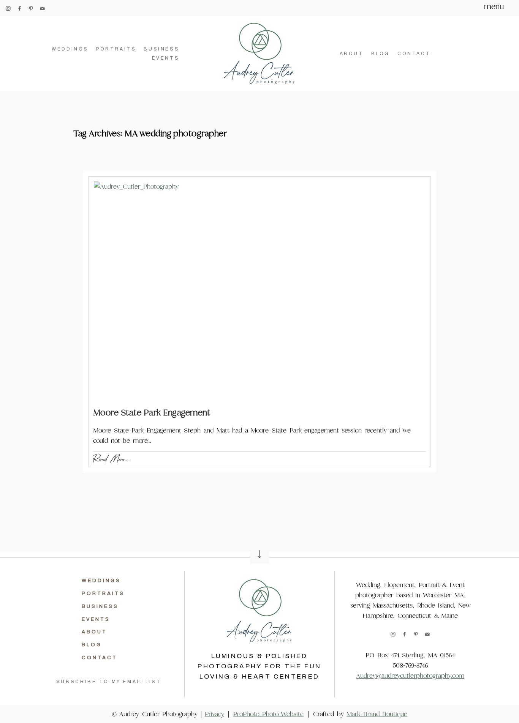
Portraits (116, 49)
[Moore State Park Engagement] (259, 292)
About (352, 53)
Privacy (214, 714)
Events (166, 58)
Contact (413, 53)
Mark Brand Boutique (377, 714)
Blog (380, 53)
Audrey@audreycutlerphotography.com (410, 676)
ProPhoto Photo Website (268, 714)
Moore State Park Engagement (151, 412)
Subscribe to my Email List (108, 681)
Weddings (70, 49)
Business (161, 49)
